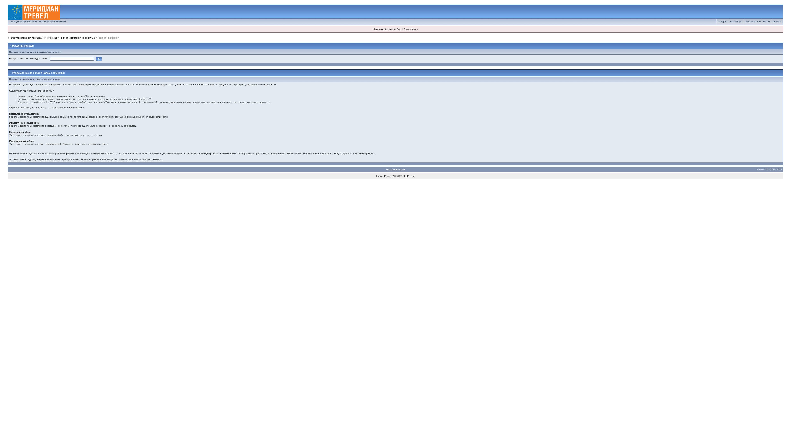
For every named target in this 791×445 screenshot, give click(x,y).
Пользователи (753, 21)
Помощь (777, 21)
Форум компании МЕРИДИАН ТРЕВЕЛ (34, 37)
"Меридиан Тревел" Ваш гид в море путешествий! (37, 21)
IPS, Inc (410, 176)
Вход (399, 29)
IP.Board (388, 176)
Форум (379, 176)
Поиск (766, 21)
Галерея (722, 21)
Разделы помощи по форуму (77, 37)
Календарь (736, 21)
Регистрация (410, 29)
